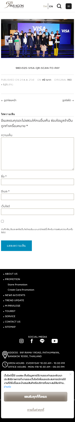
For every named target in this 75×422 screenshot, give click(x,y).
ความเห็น (6, 135)
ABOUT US (10, 274)
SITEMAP (9, 327)
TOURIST (9, 311)
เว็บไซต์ (5, 206)
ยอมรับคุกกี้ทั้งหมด (35, 396)
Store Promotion (17, 284)
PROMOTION (11, 279)
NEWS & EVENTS (14, 295)
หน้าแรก (46, 79)
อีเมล (5, 191)
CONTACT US (11, 321)
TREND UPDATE (13, 300)
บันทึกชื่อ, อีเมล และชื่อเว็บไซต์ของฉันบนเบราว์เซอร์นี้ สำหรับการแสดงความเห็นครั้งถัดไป (37, 231)
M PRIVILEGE (11, 305)
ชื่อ (4, 176)
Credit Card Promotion (20, 290)
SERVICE (9, 316)
